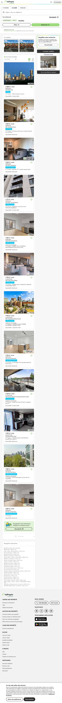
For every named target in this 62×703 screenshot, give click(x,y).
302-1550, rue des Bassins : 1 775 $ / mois (12, 558)
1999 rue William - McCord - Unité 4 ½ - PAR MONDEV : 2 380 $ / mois (17, 582)
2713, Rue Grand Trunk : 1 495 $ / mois (11, 574)
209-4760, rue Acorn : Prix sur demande (12, 548)
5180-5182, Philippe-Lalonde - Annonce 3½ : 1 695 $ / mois (16, 585)
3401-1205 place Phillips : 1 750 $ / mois (12, 566)
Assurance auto (6, 666)
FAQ (3, 651)
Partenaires (6, 660)
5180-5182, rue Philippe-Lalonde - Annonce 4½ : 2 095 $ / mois (17, 584)
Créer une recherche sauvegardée (10, 619)
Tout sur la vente (6, 635)
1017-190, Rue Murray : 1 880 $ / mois (11, 577)
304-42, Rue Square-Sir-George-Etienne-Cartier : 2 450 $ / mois (17, 571)
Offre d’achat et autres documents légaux (12, 621)
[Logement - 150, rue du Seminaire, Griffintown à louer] (19, 342)
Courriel (55, 603)
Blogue (4, 632)
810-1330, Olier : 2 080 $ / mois (10, 549)
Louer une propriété (9, 625)
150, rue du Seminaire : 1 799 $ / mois (11, 569)
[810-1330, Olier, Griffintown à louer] (19, 73)
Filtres (15, 25)
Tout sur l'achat (6, 637)
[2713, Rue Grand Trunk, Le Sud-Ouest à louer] (19, 420)
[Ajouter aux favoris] (31, 87)
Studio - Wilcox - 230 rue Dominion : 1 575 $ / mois (14, 551)
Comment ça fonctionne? (8, 602)
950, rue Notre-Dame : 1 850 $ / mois (11, 552)
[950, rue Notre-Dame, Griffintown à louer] (19, 110)
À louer (14, 8)
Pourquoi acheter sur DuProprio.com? (11, 616)
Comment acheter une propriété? (10, 614)
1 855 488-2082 (42, 603)
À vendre (6, 8)
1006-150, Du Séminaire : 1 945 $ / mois (12, 564)
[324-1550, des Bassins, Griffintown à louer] (19, 149)
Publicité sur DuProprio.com (9, 656)
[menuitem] (18, 604)
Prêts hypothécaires (7, 668)
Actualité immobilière (7, 640)
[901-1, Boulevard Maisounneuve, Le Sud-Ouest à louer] (19, 302)
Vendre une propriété (9, 599)
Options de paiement (7, 607)
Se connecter (57, 2)
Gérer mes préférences (14, 699)
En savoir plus (48, 45)
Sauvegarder (18, 529)
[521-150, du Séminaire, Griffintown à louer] (19, 495)
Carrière (4, 654)
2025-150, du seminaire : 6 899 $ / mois (12, 563)
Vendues (23, 8)
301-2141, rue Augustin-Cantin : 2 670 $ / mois (13, 560)
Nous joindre (39, 599)
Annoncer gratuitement (8, 628)
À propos (5, 648)
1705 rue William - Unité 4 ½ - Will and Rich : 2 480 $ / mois (16, 557)
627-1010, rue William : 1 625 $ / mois (11, 572)
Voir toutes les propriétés (48, 69)
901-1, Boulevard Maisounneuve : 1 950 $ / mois (13, 568)
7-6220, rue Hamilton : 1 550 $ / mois (11, 561)
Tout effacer (21, 20)
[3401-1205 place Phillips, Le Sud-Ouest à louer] (19, 264)
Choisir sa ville (5, 645)
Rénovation (5, 670)
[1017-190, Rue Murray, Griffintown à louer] (19, 456)
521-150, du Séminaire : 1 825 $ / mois (11, 578)
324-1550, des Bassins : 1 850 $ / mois (11, 554)
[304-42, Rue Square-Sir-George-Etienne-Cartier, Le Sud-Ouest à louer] (19, 380)
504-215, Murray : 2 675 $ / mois (10, 575)
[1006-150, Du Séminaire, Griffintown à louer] (19, 224)
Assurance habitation (7, 663)
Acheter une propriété (10, 611)
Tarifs (3, 605)
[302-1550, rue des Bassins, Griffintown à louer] (19, 186)
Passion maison (6, 642)
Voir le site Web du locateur (48, 72)
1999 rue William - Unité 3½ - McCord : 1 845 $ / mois (15, 580)
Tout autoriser (29, 699)
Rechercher (44, 25)
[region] (31, 693)
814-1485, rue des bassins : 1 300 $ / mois (12, 555)
